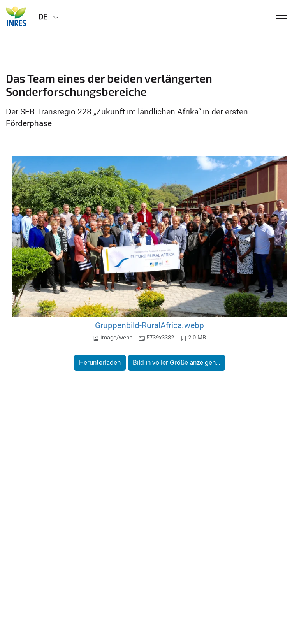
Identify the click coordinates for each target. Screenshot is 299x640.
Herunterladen (100, 362)
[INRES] (16, 16)
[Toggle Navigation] (281, 16)
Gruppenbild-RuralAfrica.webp (149, 325)
